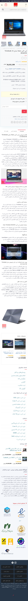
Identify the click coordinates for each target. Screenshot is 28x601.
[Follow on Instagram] (15, 563)
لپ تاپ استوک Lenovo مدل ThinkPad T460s (8, 352)
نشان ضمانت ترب (20, 546)
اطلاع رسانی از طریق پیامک (18, 101)
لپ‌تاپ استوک (17, 119)
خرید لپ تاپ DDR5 (19, 433)
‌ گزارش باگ (22, 389)
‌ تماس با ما (19, 576)
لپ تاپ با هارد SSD (19, 398)
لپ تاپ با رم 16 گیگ (19, 414)
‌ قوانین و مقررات (6, 576)
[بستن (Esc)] (26, 592)
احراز (20, 521)
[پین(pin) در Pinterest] (14, 122)
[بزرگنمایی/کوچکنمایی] (22, 592)
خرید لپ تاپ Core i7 (19, 401)
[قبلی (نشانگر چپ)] (26, 598)
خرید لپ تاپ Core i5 (19, 426)
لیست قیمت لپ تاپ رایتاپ (9, 48)
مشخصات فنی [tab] (14, 131)
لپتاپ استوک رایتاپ (21, 48)
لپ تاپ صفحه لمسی (19, 404)
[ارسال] (2, 9)
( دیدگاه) (18, 61)
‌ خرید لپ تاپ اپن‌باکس (18, 423)
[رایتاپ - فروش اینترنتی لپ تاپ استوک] (15, 4)
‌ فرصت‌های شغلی (6, 580)
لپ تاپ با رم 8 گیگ (19, 411)
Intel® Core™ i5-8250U (15, 69)
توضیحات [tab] (22, 131)
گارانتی (23, 382)
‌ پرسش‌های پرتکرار (20, 372)
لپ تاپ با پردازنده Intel (19, 436)
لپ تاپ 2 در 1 (21, 440)
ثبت (24, 111)
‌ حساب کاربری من (7, 567)
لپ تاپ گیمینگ (20, 408)
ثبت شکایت (22, 385)
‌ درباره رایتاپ (6, 571)
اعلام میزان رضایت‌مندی (18, 376)
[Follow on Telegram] (13, 563)
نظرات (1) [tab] (6, 131)
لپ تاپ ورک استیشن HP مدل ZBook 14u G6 (21, 352)
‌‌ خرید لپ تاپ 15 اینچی (18, 430)
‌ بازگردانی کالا (22, 379)
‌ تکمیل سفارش (20, 571)
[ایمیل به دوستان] (17, 122)
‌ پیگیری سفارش (19, 567)
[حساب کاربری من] (2, 4)
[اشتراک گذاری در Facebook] (23, 122)
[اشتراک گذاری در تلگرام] (12, 122)
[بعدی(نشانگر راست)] (22, 598)
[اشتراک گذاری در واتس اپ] (25, 122)
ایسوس (22, 119)
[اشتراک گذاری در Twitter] (20, 122)
